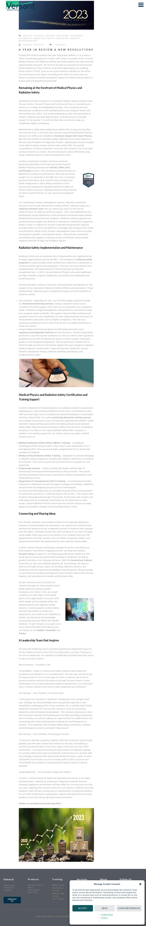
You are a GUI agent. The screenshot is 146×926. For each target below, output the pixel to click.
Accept (82, 908)
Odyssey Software (57, 36)
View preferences (129, 908)
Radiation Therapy (68, 38)
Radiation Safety (44, 38)
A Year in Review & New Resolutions (56, 49)
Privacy (104, 918)
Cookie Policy (107, 915)
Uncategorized (28, 41)
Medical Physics (33, 36)
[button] (140, 884)
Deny (105, 908)
